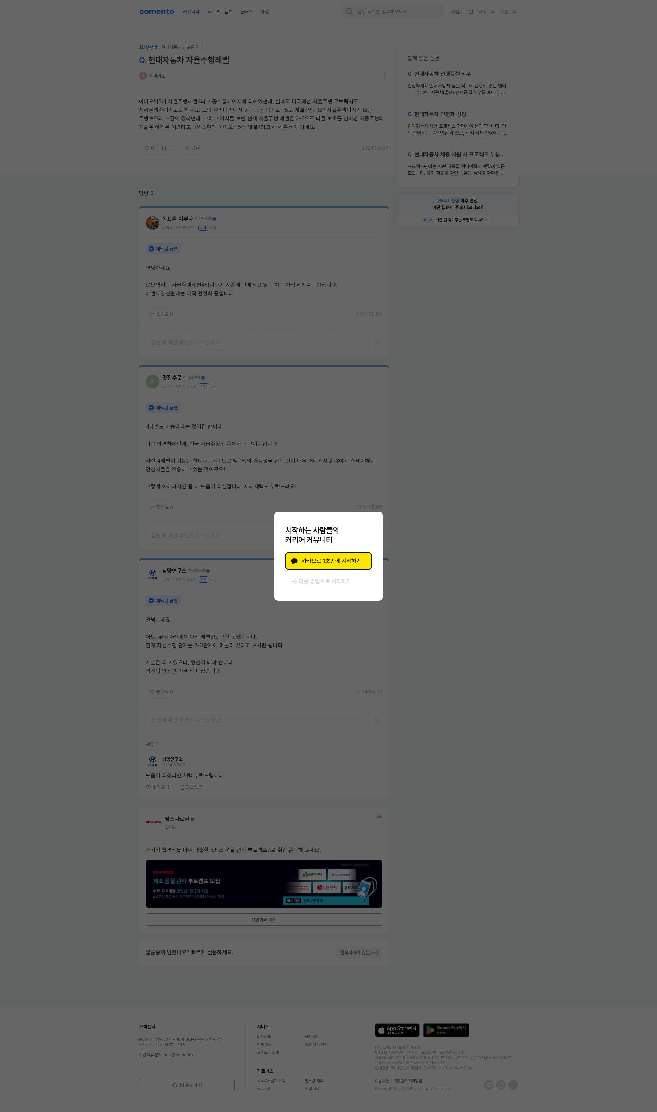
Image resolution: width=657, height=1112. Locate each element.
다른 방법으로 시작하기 (325, 581)
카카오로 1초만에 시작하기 (331, 561)
